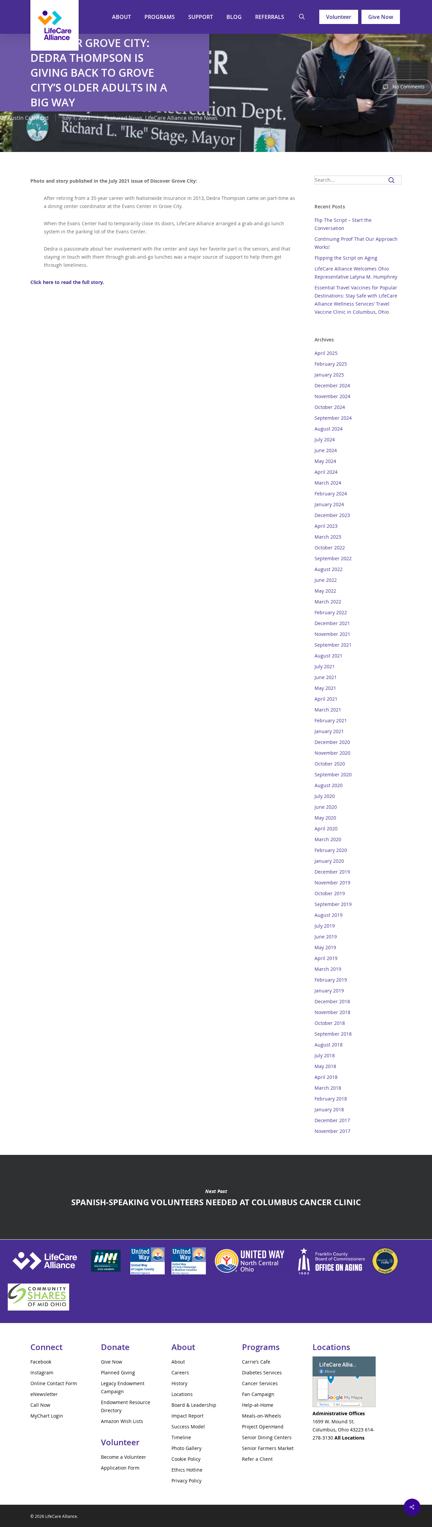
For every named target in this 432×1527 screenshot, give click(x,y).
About (178, 1361)
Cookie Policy (185, 1459)
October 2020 (330, 763)
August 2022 (329, 569)
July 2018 (325, 1055)
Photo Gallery (186, 1448)
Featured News (123, 118)
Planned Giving (118, 1372)
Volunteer (338, 17)
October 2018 (330, 1023)
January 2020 (329, 861)
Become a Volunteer (123, 1457)
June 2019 (326, 936)
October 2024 (330, 407)
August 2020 (329, 785)
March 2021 (328, 709)
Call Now (40, 1405)
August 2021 (329, 655)
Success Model (188, 1426)
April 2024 (326, 472)
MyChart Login (46, 1416)
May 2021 (325, 688)
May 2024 (325, 461)
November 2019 (332, 882)
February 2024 (331, 493)
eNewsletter (44, 1394)
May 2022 (325, 591)
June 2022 (326, 580)
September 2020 (333, 774)
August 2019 (329, 915)
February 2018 (331, 1098)
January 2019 (329, 990)
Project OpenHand (263, 1426)
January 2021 (329, 731)
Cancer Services (260, 1383)
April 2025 (326, 353)
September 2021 (333, 645)
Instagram (41, 1372)
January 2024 (329, 504)
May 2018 (325, 1066)
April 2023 (326, 526)
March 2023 (328, 537)
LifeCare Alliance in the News (181, 118)
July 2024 (325, 439)
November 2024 (332, 396)
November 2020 (332, 753)
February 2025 (331, 364)
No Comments (408, 86)
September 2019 (333, 904)
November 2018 (332, 1012)
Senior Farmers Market (268, 1448)
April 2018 (326, 1077)
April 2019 (326, 958)
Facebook (40, 1361)
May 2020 (325, 817)
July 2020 (325, 796)
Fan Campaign (258, 1394)
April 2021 (326, 699)
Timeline (181, 1437)
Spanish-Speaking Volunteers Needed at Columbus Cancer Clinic (216, 1197)
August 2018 (329, 1044)
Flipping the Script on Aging (346, 258)
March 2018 (328, 1088)
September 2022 (333, 558)
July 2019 (325, 926)
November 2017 (332, 1131)
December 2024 (332, 385)
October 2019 (330, 893)
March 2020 (328, 839)
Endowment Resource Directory (125, 1406)
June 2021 (326, 677)
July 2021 (325, 666)
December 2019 (332, 872)
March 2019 (328, 969)
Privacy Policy (186, 1480)
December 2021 (332, 623)
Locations (182, 1394)
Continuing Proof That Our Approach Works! (356, 243)
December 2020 (332, 742)
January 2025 (329, 374)
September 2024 (333, 418)
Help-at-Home (257, 1405)
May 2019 (325, 947)
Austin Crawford (28, 118)
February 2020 (331, 850)
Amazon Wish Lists (122, 1421)
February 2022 (331, 612)
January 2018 (329, 1109)
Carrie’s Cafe (256, 1361)
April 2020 (326, 828)
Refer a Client (257, 1459)
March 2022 (328, 601)
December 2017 (332, 1120)
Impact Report (187, 1416)
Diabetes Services (262, 1372)
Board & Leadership (193, 1405)
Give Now (380, 17)
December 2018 (332, 1001)
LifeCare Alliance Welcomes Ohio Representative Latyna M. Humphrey (356, 272)
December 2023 (332, 515)
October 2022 (330, 547)
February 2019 (331, 980)
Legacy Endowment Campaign (122, 1387)
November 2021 (332, 634)
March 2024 (328, 483)
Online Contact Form (53, 1383)
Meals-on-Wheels (261, 1416)
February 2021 (331, 720)
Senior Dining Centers (267, 1437)
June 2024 (326, 450)
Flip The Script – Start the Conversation (343, 224)
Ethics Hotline (186, 1470)
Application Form (120, 1468)
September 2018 (333, 1034)
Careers (180, 1372)
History (179, 1383)
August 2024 (329, 428)
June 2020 (326, 807)
